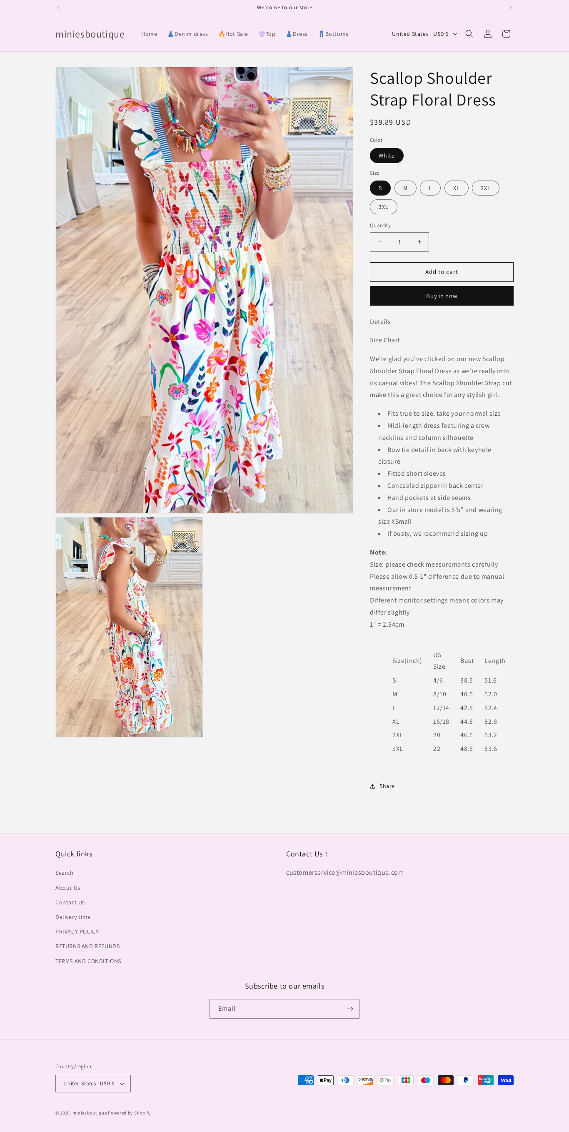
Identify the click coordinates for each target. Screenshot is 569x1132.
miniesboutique (89, 1113)
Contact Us (70, 902)
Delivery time (73, 917)
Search (64, 872)
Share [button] (387, 786)
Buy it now (442, 296)
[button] (469, 34)
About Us (67, 887)
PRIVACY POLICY (77, 931)
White (387, 155)
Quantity (380, 225)
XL (456, 188)
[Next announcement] (511, 8)
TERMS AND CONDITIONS (88, 961)
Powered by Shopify (129, 1113)
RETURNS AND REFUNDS (87, 946)
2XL (486, 188)
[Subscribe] (350, 1009)
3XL (384, 207)
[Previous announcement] (58, 8)
